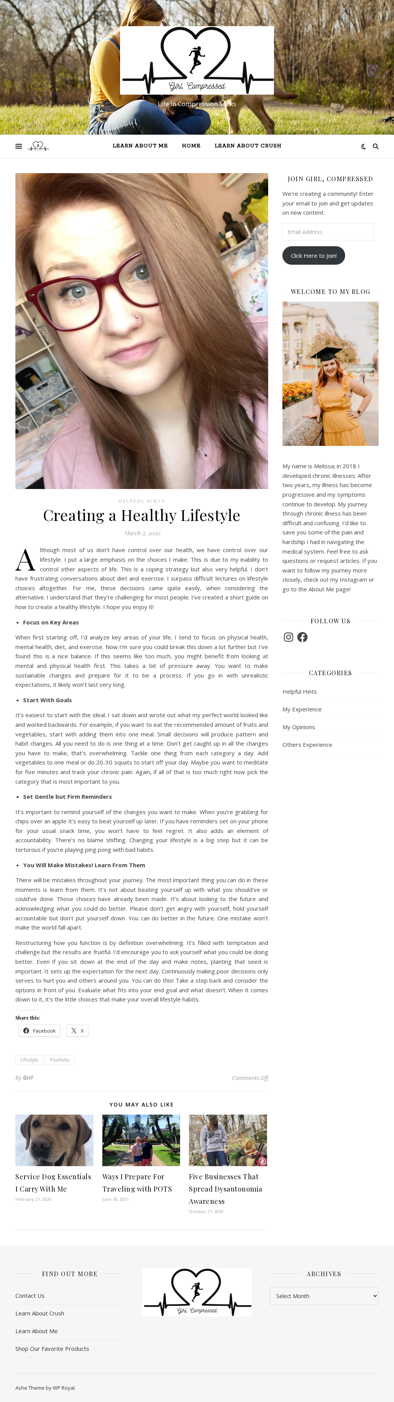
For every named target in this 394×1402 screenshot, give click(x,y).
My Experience (302, 709)
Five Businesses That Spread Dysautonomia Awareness (225, 1189)
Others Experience (307, 744)
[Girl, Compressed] (197, 60)
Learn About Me (140, 146)
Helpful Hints (142, 501)
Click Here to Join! (314, 255)
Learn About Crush (248, 146)
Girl (28, 1077)
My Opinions (298, 727)
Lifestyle (29, 1060)
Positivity (59, 1060)
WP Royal (64, 1387)
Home (191, 146)
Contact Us (30, 1295)
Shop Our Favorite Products (52, 1348)
